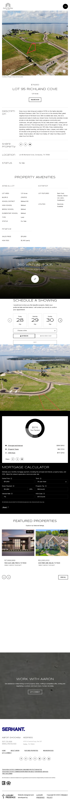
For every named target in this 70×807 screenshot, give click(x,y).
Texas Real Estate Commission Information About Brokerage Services (25, 771)
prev (8, 71)
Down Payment (7, 486)
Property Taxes (13, 449)
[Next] (60, 320)
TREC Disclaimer (7, 773)
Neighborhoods (48, 750)
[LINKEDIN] (30, 758)
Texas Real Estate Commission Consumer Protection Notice (22, 769)
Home (4, 750)
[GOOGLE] (39, 758)
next (13, 71)
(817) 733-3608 (7, 741)
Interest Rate (6, 493)
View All (63, 577)
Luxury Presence (40, 796)
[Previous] (10, 320)
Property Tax (40, 486)
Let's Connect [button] (35, 692)
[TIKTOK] (44, 758)
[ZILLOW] (49, 758)
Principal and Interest (15, 445)
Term (37, 478)
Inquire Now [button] (35, 99)
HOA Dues (39, 493)
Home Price (6, 478)
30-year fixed (41, 481)
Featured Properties (31, 750)
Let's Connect (7, 753)
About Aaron (15, 750)
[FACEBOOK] (21, 758)
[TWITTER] (35, 758)
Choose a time (22, 330)
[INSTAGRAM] (25, 758)
